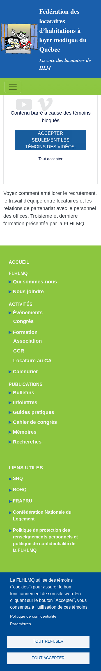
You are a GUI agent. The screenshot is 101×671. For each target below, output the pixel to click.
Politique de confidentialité (33, 616)
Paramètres (20, 624)
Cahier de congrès (35, 422)
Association (27, 341)
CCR (18, 351)
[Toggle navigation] (12, 87)
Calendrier (25, 371)
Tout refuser (48, 641)
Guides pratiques (33, 412)
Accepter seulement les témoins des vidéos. (50, 140)
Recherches (27, 442)
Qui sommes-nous (35, 282)
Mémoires (24, 432)
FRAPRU (22, 501)
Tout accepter (50, 158)
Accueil (19, 262)
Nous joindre (28, 291)
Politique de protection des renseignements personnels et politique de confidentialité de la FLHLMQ (45, 540)
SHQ (18, 478)
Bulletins (23, 392)
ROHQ (19, 489)
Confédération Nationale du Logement (42, 515)
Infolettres (25, 402)
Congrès (23, 321)
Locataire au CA (32, 360)
